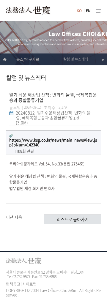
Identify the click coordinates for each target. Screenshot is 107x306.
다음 (18, 217)
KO (79, 10)
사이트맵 (29, 284)
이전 (9, 217)
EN (88, 10)
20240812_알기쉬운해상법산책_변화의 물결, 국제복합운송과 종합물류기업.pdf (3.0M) (53, 117)
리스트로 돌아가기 (73, 219)
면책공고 (13, 284)
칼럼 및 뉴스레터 (75, 59)
